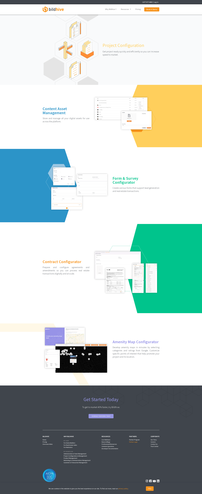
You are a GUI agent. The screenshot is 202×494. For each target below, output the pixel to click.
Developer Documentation (110, 449)
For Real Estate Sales (70, 445)
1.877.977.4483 (147, 2)
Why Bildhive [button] (110, 9)
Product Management (70, 458)
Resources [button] (125, 9)
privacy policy (123, 488)
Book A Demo (151, 9)
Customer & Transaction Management (75, 463)
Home (44, 440)
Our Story (154, 440)
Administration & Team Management (75, 454)
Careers (153, 442)
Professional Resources (109, 444)
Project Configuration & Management (75, 456)
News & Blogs (106, 442)
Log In (156, 2)
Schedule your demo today (101, 416)
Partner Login (133, 442)
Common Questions (108, 446)
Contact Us (154, 444)
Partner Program (134, 440)
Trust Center (154, 446)
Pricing (138, 9)
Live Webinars (106, 440)
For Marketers (68, 447)
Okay (149, 488)
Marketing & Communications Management (77, 460)
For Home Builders (69, 443)
